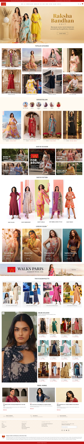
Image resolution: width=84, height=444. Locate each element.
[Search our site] (78, 4)
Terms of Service (24, 428)
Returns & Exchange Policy (26, 427)
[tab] (25, 105)
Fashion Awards (4, 426)
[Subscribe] (76, 427)
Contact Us (3, 427)
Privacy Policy (24, 426)
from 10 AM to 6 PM (45, 426)
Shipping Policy (24, 423)
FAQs (2, 423)
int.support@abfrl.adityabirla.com (48, 423)
